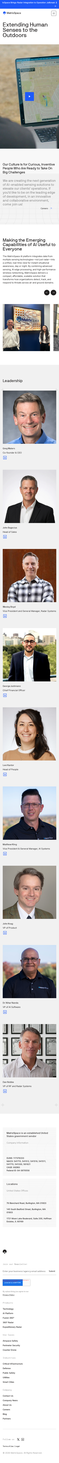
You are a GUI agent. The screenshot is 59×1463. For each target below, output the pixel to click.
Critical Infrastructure (13, 1364)
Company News (10, 1400)
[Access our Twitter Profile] (18, 1439)
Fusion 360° (8, 1318)
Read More (47, 2)
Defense (7, 1368)
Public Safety (9, 1373)
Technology (8, 1309)
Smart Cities (8, 1382)
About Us (7, 1405)
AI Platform (8, 1313)
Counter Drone (9, 1350)
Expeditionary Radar (12, 1327)
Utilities (6, 1377)
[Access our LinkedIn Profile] (22, 1439)
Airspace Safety (10, 1341)
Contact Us (8, 1396)
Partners (7, 1419)
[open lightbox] (29, 96)
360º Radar (8, 1322)
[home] (12, 13)
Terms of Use (8, 1446)
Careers (6, 1409)
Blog (5, 1414)
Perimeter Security (11, 1345)
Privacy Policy (8, 1295)
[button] (53, 13)
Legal (17, 1446)
